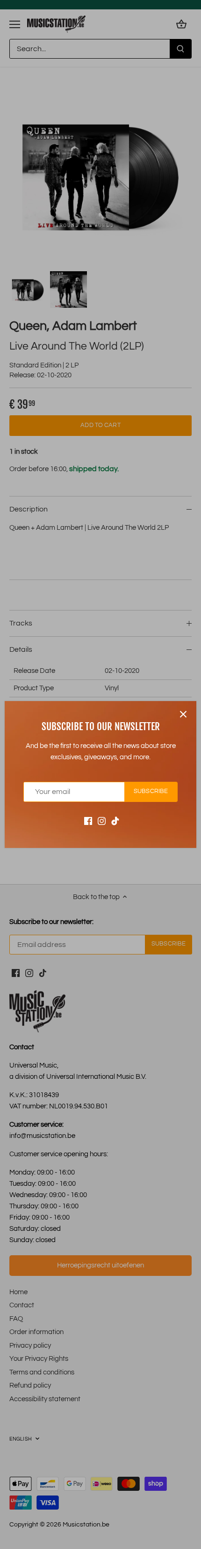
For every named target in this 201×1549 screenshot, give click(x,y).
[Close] (183, 714)
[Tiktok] (115, 821)
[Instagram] (102, 821)
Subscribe (151, 791)
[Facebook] (88, 821)
